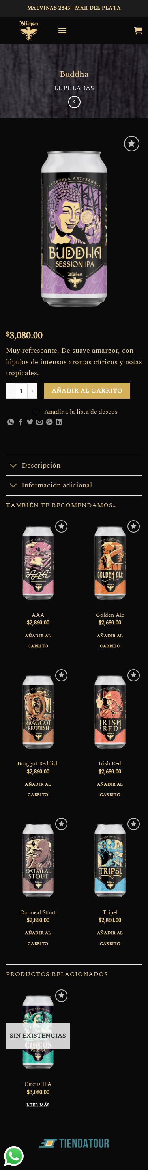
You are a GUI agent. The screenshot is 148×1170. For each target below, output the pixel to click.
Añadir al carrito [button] (38, 640)
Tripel (110, 913)
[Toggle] (13, 466)
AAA (38, 615)
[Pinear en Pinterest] (49, 422)
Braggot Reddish (38, 764)
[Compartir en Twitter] (30, 422)
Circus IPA (38, 1084)
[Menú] (62, 30)
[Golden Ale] (110, 562)
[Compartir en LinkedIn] (59, 422)
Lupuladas (74, 88)
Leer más (38, 1104)
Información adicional (57, 485)
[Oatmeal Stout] (38, 860)
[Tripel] (110, 860)
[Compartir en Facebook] (20, 422)
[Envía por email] (39, 422)
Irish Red (110, 764)
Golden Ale (110, 615)
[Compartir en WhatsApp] (10, 422)
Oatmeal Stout (38, 913)
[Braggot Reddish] (38, 711)
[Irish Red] (110, 711)
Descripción (41, 465)
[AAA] (38, 562)
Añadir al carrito (87, 390)
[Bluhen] (29, 30)
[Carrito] (138, 30)
